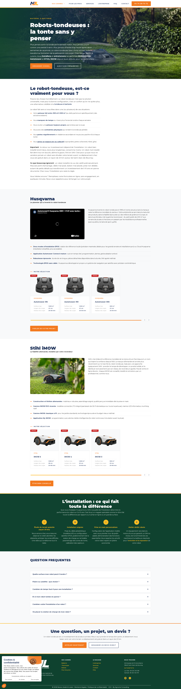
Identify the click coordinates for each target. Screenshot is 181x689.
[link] (44, 294)
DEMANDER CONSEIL (41, 66)
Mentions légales (80, 687)
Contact (125, 4)
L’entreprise (103, 4)
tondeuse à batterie (63, 104)
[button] (90, 574)
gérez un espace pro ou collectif (50, 142)
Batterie (64, 663)
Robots (64, 667)
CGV (110, 687)
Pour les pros (75, 4)
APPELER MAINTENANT (74, 645)
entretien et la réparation (138, 540)
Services (90, 4)
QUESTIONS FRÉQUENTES (68, 66)
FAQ (115, 4)
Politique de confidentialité (97, 687)
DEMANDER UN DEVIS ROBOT (103, 645)
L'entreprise (97, 663)
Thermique (65, 665)
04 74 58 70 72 (141, 4)
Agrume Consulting (122, 687)
